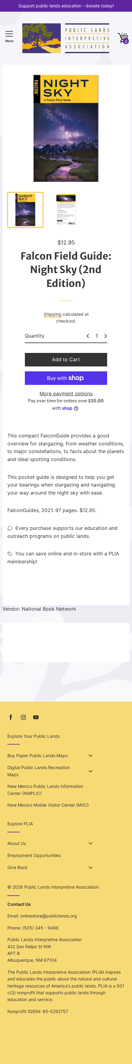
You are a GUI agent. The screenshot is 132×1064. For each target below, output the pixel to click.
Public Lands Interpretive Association (61, 887)
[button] (123, 38)
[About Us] (90, 843)
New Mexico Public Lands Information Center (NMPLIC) (45, 790)
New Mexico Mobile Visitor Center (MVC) (48, 805)
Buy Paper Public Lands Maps (37, 755)
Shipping (52, 314)
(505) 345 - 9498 (40, 927)
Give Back (17, 867)
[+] (106, 336)
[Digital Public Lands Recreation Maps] (90, 771)
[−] (88, 336)
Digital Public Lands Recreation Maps (38, 771)
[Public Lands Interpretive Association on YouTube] (36, 717)
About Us (16, 843)
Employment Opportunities (34, 855)
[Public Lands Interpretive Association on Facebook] (10, 717)
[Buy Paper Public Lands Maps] (90, 755)
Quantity (35, 336)
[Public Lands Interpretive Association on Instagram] (23, 717)
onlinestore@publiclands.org (48, 915)
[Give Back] (90, 868)
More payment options (66, 393)
